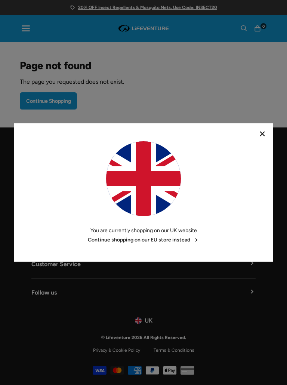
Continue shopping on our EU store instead (139, 240)
